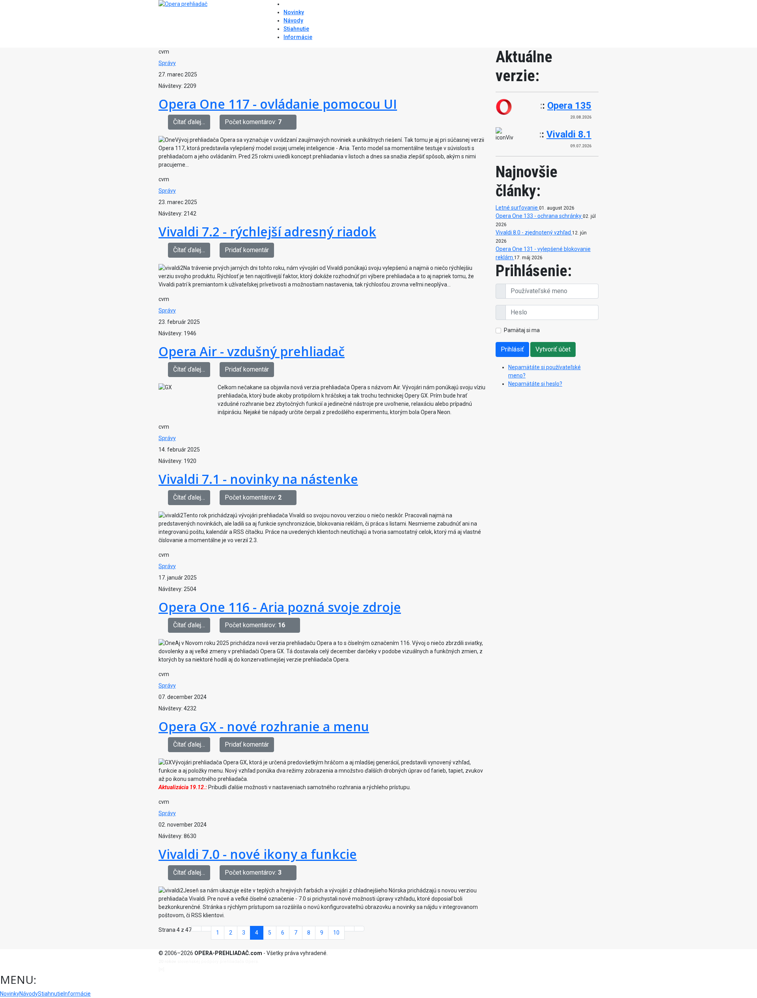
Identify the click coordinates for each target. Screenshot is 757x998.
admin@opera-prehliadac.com (198, 969)
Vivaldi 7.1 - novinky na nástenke (258, 478)
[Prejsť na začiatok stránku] (196, 928)
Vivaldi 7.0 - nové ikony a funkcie (257, 854)
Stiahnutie (296, 29)
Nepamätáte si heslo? (535, 384)
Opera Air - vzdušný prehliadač (251, 351)
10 (336, 932)
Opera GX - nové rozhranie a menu (263, 726)
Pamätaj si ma (522, 330)
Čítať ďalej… (189, 122)
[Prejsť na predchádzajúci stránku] (206, 928)
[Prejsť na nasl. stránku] (349, 928)
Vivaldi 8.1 (568, 134)
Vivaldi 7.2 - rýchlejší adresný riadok (267, 231)
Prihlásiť (512, 349)
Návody (293, 20)
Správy (167, 63)
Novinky (293, 12)
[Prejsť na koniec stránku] (359, 928)
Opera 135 (569, 105)
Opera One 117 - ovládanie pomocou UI (277, 103)
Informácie (297, 37)
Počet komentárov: (253, 122)
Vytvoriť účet (553, 349)
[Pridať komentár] (291, 122)
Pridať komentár (247, 250)
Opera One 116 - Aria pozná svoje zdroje (279, 606)
